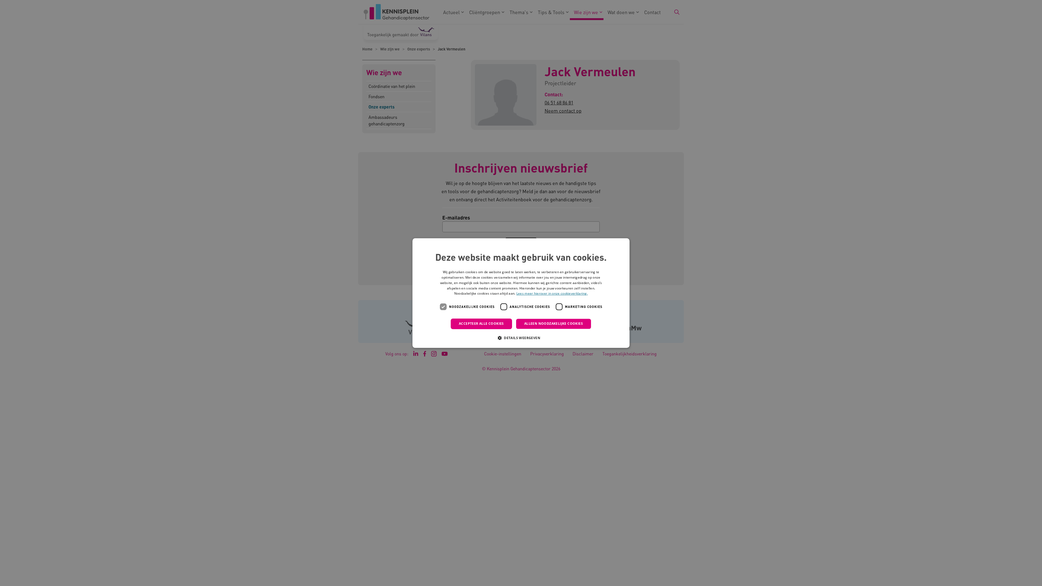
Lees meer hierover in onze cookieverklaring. (552, 293)
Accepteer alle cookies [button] (481, 323)
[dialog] (521, 293)
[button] (521, 338)
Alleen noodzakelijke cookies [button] (553, 323)
